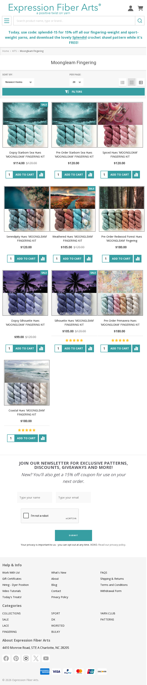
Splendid (79, 37)
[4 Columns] (132, 82)
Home (5, 51)
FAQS (103, 572)
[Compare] (41, 174)
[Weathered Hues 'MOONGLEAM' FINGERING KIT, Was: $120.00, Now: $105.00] (73, 209)
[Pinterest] (16, 658)
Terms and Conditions (114, 585)
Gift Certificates (11, 578)
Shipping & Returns (112, 578)
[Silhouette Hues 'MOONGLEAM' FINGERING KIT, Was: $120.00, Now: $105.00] (74, 293)
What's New (58, 572)
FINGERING (9, 632)
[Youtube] (46, 658)
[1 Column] (122, 82)
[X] (36, 658)
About (55, 578)
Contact (56, 591)
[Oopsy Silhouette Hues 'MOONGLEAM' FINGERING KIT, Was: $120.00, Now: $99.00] (25, 293)
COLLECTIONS (11, 613)
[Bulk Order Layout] (141, 82)
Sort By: (7, 74)
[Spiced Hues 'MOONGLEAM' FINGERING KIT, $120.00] (120, 125)
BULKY (55, 632)
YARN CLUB (107, 613)
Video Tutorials (11, 591)
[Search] (140, 20)
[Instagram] (26, 658)
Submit (73, 535)
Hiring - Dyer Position (15, 585)
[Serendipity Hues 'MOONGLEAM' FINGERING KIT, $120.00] (27, 209)
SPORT (55, 613)
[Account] (130, 8)
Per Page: (75, 74)
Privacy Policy (59, 597)
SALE (5, 619)
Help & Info (12, 565)
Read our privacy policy (111, 544)
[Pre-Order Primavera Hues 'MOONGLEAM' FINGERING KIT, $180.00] (120, 293)
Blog (54, 585)
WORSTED (58, 625)
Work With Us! (11, 572)
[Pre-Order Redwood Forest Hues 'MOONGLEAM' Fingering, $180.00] (122, 209)
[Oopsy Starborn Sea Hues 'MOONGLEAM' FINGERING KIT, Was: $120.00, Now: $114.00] (25, 125)
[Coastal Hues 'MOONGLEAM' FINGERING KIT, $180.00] (27, 382)
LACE (5, 625)
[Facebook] (6, 658)
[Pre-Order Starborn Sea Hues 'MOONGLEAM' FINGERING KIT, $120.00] (74, 125)
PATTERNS (107, 619)
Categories (11, 605)
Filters (77, 91)
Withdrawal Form (111, 591)
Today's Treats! (11, 597)
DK (53, 619)
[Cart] (140, 8)
